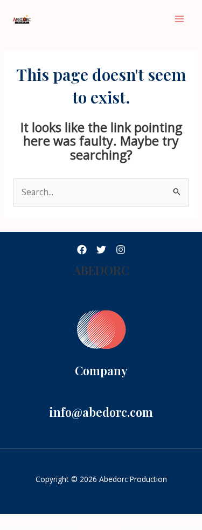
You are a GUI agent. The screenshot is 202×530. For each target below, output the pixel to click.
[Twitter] (101, 249)
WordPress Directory (12, 527)
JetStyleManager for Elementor (48, 527)
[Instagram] (121, 249)
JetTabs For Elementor (66, 527)
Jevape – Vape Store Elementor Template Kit (138, 527)
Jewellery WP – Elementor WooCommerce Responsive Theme (110, 528)
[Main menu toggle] (179, 18)
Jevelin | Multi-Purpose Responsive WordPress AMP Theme (168, 527)
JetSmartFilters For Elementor (29, 527)
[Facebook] (82, 249)
